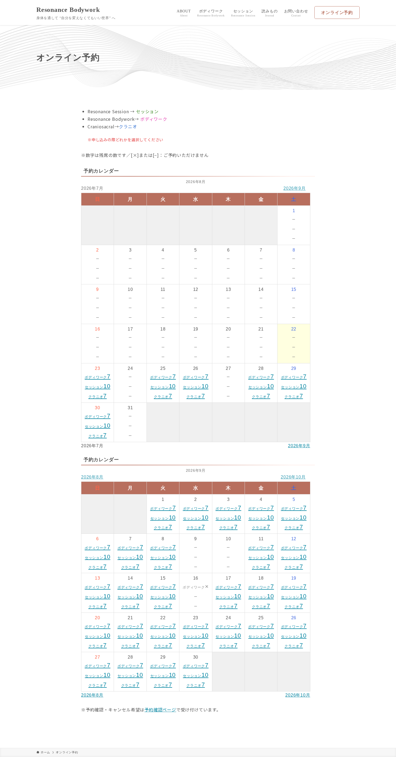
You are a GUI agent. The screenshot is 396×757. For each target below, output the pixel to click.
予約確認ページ (160, 709)
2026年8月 (92, 477)
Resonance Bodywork (68, 9)
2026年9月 (294, 188)
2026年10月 (293, 477)
